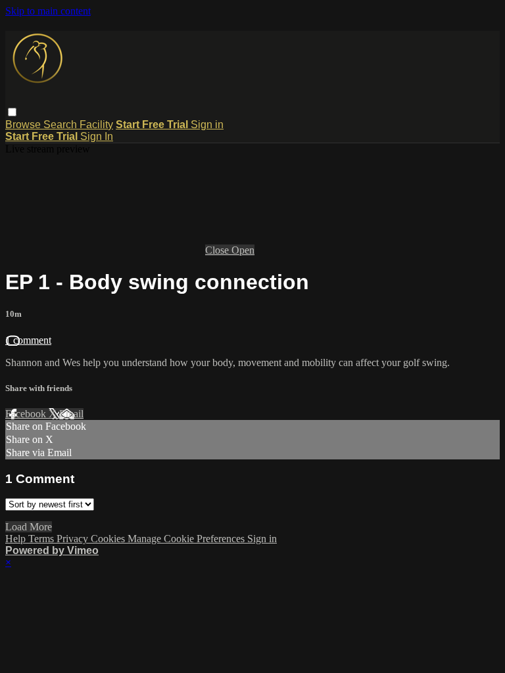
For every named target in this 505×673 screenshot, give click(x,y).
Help (16, 538)
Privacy (74, 538)
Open (242, 250)
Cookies (109, 538)
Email (71, 413)
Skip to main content (48, 10)
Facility (96, 124)
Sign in (207, 124)
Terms (42, 538)
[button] (12, 112)
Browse (24, 124)
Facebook (27, 413)
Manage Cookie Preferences (187, 538)
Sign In (96, 136)
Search (61, 124)
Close (218, 250)
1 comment (28, 340)
